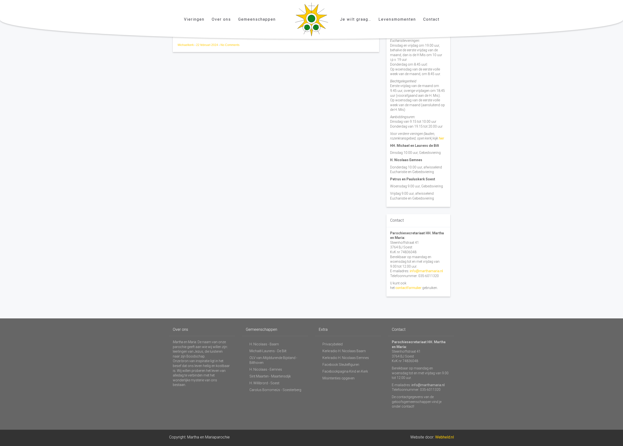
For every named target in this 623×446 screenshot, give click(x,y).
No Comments (229, 45)
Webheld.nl (444, 437)
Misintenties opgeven (338, 378)
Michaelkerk (186, 45)
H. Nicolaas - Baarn (264, 344)
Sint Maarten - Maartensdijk (270, 376)
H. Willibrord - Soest (264, 383)
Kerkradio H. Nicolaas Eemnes (345, 358)
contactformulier (408, 288)
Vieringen (194, 19)
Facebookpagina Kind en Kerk (345, 371)
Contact (431, 19)
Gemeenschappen (257, 19)
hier (441, 138)
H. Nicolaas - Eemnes (265, 369)
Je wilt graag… (355, 19)
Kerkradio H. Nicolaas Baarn (344, 351)
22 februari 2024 (207, 45)
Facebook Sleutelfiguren (340, 365)
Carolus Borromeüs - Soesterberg (275, 390)
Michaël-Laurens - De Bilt (267, 351)
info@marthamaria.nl (426, 271)
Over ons (221, 19)
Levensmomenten (397, 19)
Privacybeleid (332, 344)
